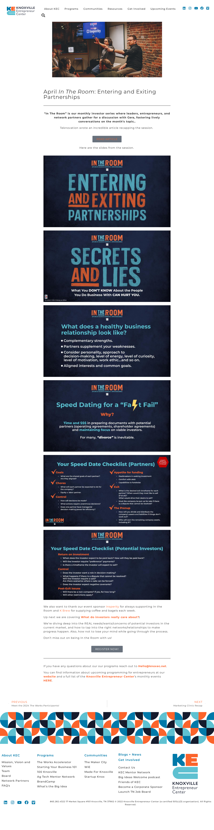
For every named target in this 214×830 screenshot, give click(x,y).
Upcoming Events (163, 8)
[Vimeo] (208, 8)
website (49, 676)
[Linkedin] (184, 8)
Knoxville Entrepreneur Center (110, 676)
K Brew (65, 610)
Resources (115, 8)
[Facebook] (202, 8)
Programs (71, 8)
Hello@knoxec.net (152, 666)
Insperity (112, 606)
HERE (47, 680)
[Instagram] (190, 8)
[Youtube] (196, 8)
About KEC (52, 8)
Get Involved (136, 8)
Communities (93, 8)
